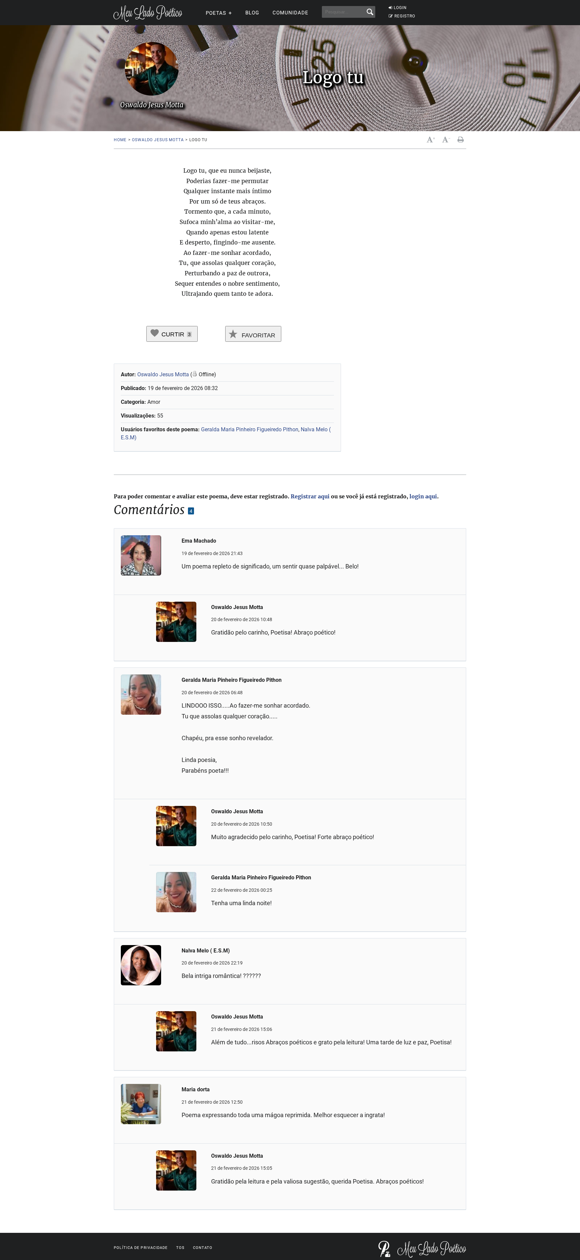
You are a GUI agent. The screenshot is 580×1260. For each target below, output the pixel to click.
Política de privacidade (140, 1248)
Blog (252, 13)
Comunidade (290, 13)
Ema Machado (199, 541)
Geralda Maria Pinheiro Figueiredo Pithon (249, 429)
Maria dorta (196, 1089)
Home (120, 140)
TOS (180, 1248)
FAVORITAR (257, 335)
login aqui (423, 496)
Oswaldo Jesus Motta (158, 140)
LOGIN (400, 7)
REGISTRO (404, 16)
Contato (203, 1248)
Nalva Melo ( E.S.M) (206, 950)
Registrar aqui (310, 496)
